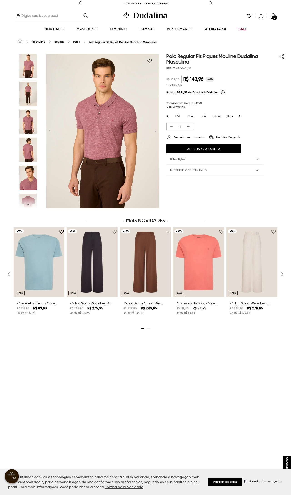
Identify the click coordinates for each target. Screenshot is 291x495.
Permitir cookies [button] (225, 482)
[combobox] (52, 16)
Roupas (59, 41)
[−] (171, 126)
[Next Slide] (211, 3)
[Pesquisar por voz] (18, 15)
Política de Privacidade (124, 487)
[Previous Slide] (79, 3)
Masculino (38, 41)
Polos (76, 41)
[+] (188, 126)
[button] (263, 481)
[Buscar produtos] (85, 16)
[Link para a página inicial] (20, 42)
